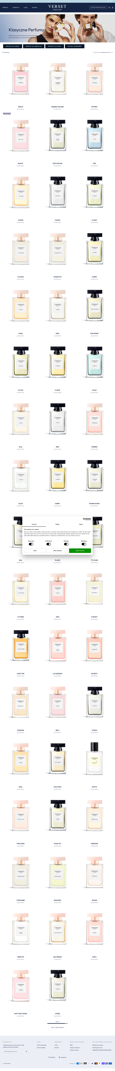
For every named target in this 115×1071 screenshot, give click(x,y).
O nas (56, 1045)
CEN (94, 163)
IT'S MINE (20, 617)
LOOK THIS (20, 673)
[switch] (48, 544)
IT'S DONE (94, 560)
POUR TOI (57, 844)
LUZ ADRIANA (57, 673)
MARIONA (20, 730)
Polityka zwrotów (74, 1050)
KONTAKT (34, 7)
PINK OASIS (20, 844)
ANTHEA (94, 107)
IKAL (20, 560)
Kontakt (57, 1047)
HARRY (57, 503)
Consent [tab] (34, 524)
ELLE (20, 447)
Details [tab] (57, 524)
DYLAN (20, 390)
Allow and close (80, 550)
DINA (57, 333)
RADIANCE (57, 900)
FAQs (71, 1045)
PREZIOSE (94, 844)
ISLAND (57, 560)
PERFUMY (5, 7)
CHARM (20, 220)
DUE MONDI (94, 333)
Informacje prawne (97, 1047)
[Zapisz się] (26, 1051)
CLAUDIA (20, 277)
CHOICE (57, 220)
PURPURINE (21, 900)
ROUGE (94, 900)
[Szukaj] (109, 7)
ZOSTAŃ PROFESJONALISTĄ (98, 7)
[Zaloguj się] (112, 7)
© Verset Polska (6, 1063)
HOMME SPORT (94, 503)
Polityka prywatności (97, 1045)
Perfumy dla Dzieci (54, 46)
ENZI (57, 447)
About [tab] (81, 524)
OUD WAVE (57, 787)
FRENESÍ (94, 447)
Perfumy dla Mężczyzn (34, 46)
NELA (57, 730)
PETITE (94, 787)
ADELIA (20, 107)
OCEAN (94, 730)
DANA (21, 333)
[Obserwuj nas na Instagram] (111, 1)
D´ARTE (57, 390)
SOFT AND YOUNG (20, 1014)
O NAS (25, 7)
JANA (57, 617)
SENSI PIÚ (20, 957)
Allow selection (57, 550)
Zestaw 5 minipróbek (75, 46)
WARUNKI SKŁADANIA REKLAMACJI (102, 1050)
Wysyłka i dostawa (75, 1047)
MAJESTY (94, 673)
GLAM (20, 503)
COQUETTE (57, 277)
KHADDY (94, 617)
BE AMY (20, 163)
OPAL (21, 787)
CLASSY (94, 220)
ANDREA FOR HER (57, 107)
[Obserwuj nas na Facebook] (108, 1)
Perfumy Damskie (41, 1045)
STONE (57, 1014)
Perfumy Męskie (41, 1047)
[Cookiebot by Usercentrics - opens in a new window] (84, 519)
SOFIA (94, 957)
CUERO (94, 277)
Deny (35, 550)
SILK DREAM (57, 957)
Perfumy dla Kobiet (12, 46)
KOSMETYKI (16, 7)
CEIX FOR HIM (57, 163)
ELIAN (94, 390)
